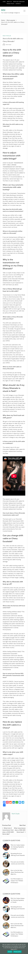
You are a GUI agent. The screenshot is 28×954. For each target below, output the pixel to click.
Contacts (18, 3)
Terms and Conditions (19, 1)
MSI (3, 10)
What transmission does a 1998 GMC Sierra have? (20, 830)
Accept (10, 951)
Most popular (7, 35)
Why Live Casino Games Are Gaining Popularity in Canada (17, 847)
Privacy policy (17, 951)
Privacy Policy (10, 3)
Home (4, 1)
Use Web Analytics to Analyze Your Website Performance (17, 880)
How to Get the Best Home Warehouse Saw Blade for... (17, 872)
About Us (9, 1)
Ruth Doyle (8, 44)
